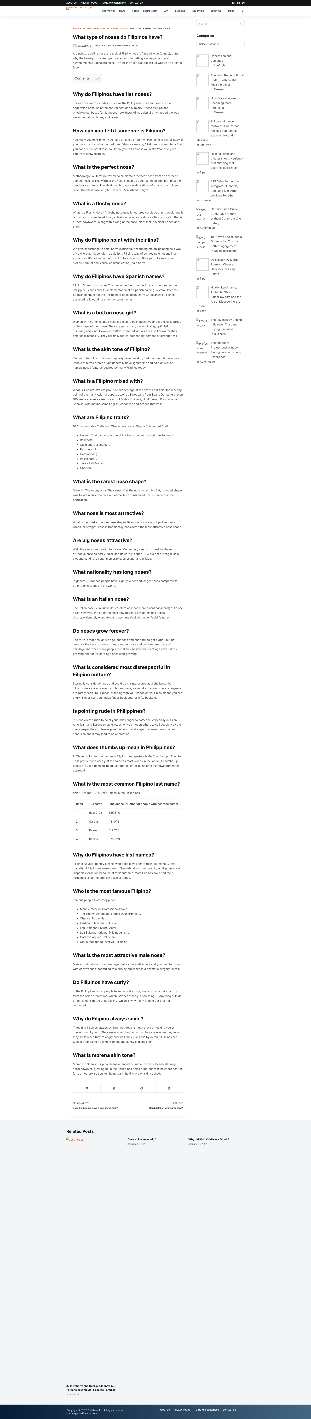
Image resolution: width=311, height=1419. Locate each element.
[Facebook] (233, 3)
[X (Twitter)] (238, 3)
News (122, 11)
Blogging (180, 11)
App (166, 11)
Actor (135, 11)
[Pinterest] (243, 3)
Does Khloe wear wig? (141, 1139)
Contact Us (136, 3)
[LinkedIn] (169, 1088)
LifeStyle (216, 11)
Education (198, 11)
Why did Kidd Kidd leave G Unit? (208, 1139)
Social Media (150, 11)
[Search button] (241, 23)
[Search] (243, 11)
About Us (71, 3)
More (231, 11)
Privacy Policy (89, 3)
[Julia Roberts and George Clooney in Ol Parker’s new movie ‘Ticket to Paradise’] (94, 1259)
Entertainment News (126, 45)
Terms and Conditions (113, 3)
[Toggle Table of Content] (95, 78)
